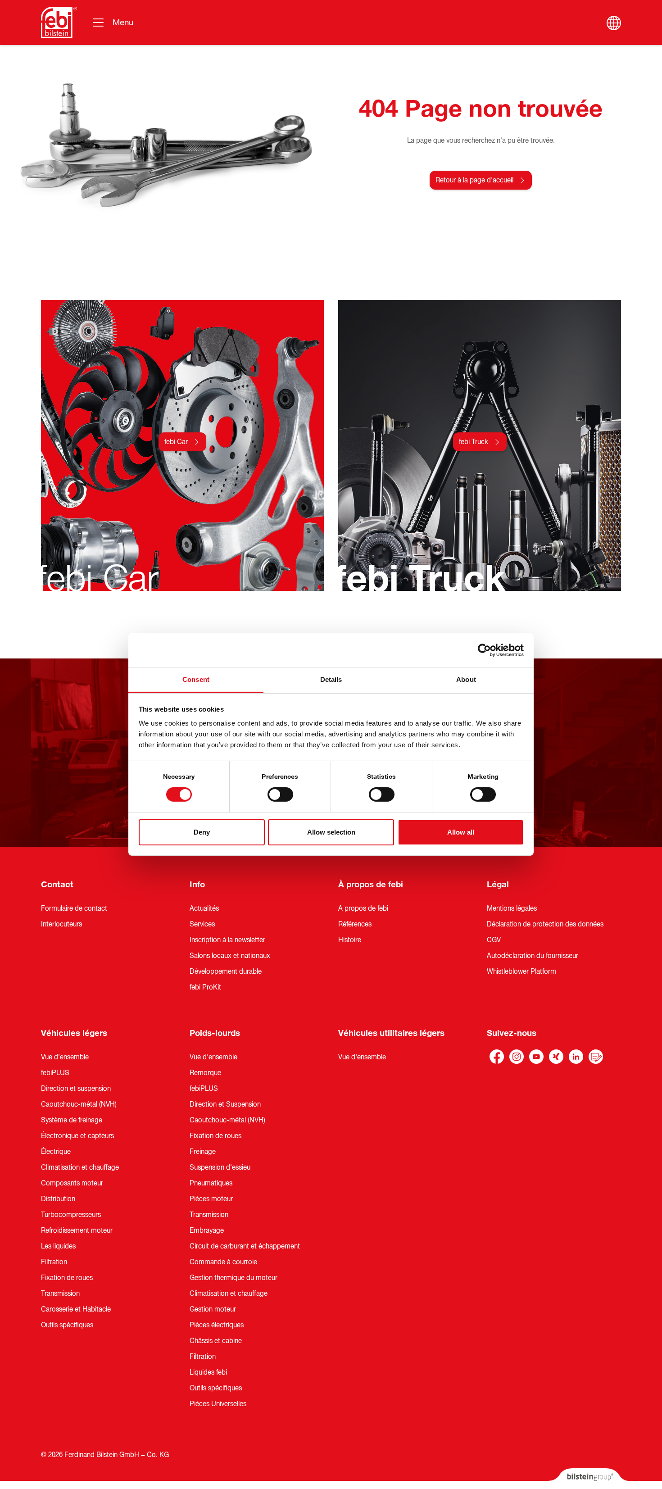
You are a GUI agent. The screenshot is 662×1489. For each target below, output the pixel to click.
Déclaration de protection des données (545, 924)
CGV (494, 940)
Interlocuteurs (61, 924)
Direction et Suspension (225, 1104)
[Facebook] (497, 1056)
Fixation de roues (67, 1277)
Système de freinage (71, 1120)
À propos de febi (370, 884)
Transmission (60, 1293)
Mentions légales (512, 908)
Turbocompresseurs (71, 1214)
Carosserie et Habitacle (76, 1309)
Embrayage (207, 1230)
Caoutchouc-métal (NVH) (79, 1104)
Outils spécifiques (67, 1325)
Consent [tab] (195, 679)
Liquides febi (208, 1372)
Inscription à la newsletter (227, 940)
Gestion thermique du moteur (233, 1277)
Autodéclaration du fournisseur (532, 955)
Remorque (205, 1072)
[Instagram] (516, 1056)
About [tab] (466, 679)
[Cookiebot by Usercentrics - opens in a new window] (484, 650)
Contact (57, 884)
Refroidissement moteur (77, 1230)
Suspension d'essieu (220, 1167)
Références (355, 924)
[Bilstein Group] (588, 1478)
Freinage (203, 1151)
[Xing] (556, 1056)
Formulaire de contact (74, 908)
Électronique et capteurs (77, 1135)
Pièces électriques (217, 1325)
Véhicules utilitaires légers (391, 1033)
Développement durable (226, 971)
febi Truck (473, 441)
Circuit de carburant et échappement (245, 1246)
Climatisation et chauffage (80, 1167)
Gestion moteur (213, 1309)
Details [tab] (331, 679)
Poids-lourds (215, 1033)
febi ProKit (205, 987)
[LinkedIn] (576, 1056)
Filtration (54, 1262)
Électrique (56, 1151)
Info (197, 884)
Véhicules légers (74, 1033)
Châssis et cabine (216, 1340)
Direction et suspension (76, 1088)
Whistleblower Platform (521, 971)
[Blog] (596, 1056)
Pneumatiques (211, 1183)
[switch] (280, 794)
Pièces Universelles (218, 1403)
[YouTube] (536, 1056)
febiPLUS (55, 1072)
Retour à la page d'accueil (474, 180)
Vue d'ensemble (65, 1057)
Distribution (58, 1199)
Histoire (349, 940)
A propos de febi (363, 908)
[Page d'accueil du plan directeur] (59, 23)
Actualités (204, 908)
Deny (202, 832)
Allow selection (331, 832)
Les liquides (58, 1246)
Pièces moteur (211, 1199)
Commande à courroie (223, 1262)
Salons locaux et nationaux (230, 955)
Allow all (460, 832)
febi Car (176, 441)
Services (202, 924)
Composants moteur (72, 1183)
